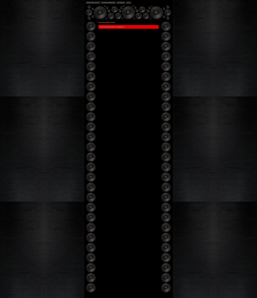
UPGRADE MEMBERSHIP (108, 2)
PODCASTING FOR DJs (93, 2)
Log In (129, 2)
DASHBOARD (120, 2)
